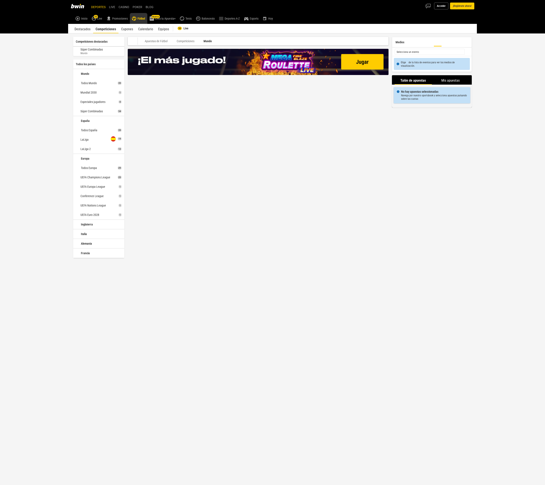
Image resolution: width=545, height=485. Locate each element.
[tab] (82, 28)
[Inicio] (80, 6)
